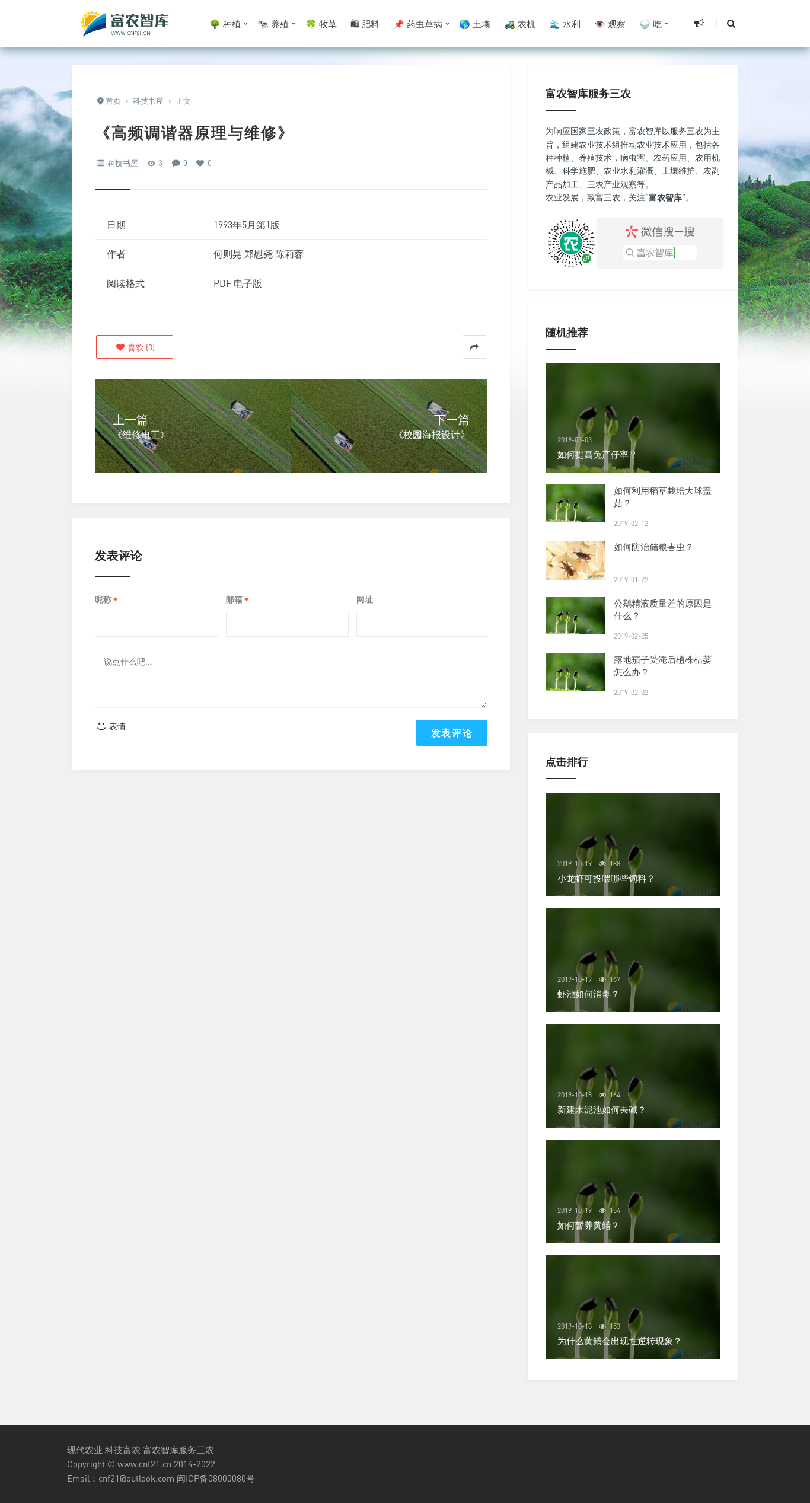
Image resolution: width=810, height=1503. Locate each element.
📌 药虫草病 (417, 23)
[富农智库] (126, 23)
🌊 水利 (565, 23)
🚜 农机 (519, 23)
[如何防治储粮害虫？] (575, 560)
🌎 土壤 (474, 23)
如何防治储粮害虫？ (654, 546)
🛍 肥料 (365, 23)
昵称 (106, 599)
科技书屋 (122, 163)
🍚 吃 (650, 23)
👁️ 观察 (610, 23)
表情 (116, 726)
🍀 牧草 (321, 23)
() (140, 347)
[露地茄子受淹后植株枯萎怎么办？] (575, 672)
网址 (364, 599)
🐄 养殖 (273, 23)
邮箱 (237, 599)
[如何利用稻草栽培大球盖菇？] (575, 503)
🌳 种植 (225, 23)
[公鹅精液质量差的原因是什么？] (575, 615)
